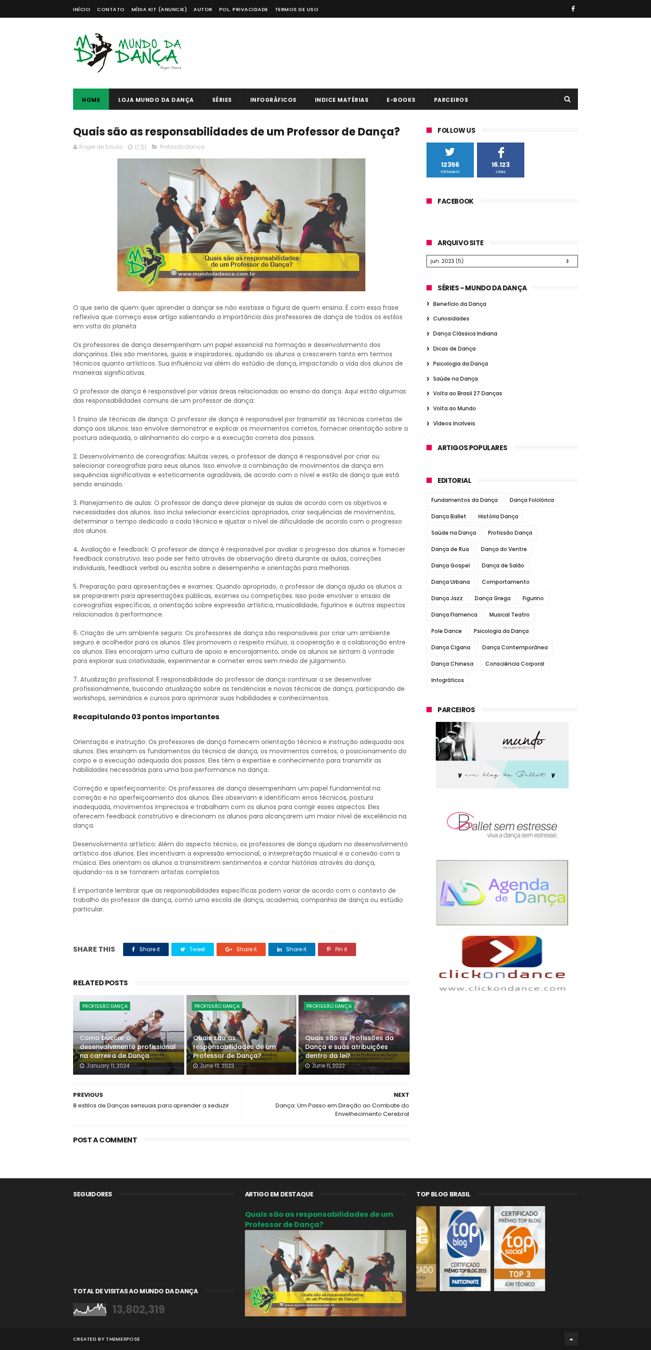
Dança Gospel (450, 565)
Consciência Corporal (514, 663)
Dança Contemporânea (515, 647)
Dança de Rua (450, 549)
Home (91, 100)
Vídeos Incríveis (454, 423)
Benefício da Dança (459, 304)
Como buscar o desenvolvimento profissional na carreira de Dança (128, 1047)
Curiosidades (451, 318)
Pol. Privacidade (243, 9)
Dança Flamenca (454, 614)
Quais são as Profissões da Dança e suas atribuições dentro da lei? (349, 1047)
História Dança (498, 516)
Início (81, 9)
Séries (222, 100)
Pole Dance (446, 631)
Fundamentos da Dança (464, 500)
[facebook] (573, 9)
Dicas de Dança (454, 348)
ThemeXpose (123, 1338)
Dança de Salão (503, 565)
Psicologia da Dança (460, 363)
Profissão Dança (182, 146)
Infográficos (273, 100)
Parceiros (451, 100)
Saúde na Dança (455, 378)
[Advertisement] (417, 53)
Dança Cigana (450, 647)
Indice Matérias (342, 100)
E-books (401, 100)
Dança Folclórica (532, 500)
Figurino (533, 598)
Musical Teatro (509, 614)
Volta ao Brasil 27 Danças (467, 393)
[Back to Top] (571, 1339)
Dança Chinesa (452, 663)
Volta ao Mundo (454, 408)
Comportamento (506, 582)
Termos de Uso (297, 9)
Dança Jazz (447, 598)
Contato (111, 9)
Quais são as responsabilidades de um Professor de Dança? (234, 1047)
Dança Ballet (448, 516)
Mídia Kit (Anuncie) (159, 9)
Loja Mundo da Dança (156, 100)
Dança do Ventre (504, 549)
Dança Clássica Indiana (465, 333)
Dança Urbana (450, 582)
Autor (203, 9)
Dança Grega (493, 598)
